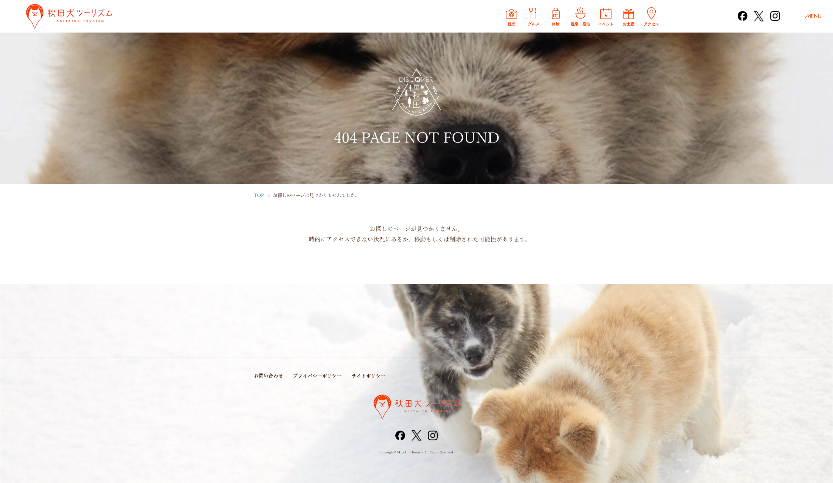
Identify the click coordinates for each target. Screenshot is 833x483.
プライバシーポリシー (317, 375)
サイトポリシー (368, 375)
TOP (259, 195)
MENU (813, 16)
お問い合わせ (268, 375)
